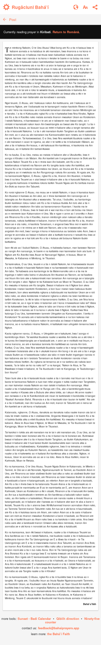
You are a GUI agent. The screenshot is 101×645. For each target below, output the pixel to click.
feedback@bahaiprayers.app (58, 628)
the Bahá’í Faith (58, 634)
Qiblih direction (67, 618)
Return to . (66, 32)
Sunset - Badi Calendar (34, 618)
